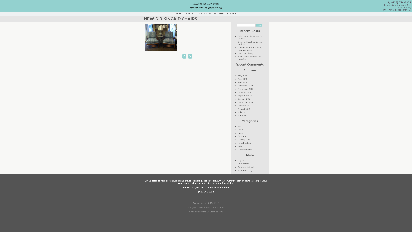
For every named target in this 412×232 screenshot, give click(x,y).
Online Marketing (197, 212)
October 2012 (244, 106)
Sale (240, 146)
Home (179, 14)
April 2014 (242, 82)
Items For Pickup (227, 14)
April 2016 (242, 79)
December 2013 (245, 86)
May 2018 (242, 76)
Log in (241, 160)
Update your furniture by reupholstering (250, 49)
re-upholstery (244, 143)
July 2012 (242, 112)
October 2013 (244, 92)
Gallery (212, 14)
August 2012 (244, 109)
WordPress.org (245, 170)
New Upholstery (245, 53)
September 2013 (246, 96)
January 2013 (244, 99)
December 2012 (245, 102)
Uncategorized (245, 150)
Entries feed (244, 164)
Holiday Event (244, 140)
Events (241, 130)
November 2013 (245, 89)
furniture (242, 136)
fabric (240, 133)
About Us (189, 14)
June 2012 (243, 115)
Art (239, 126)
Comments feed (246, 167)
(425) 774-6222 (401, 2)
